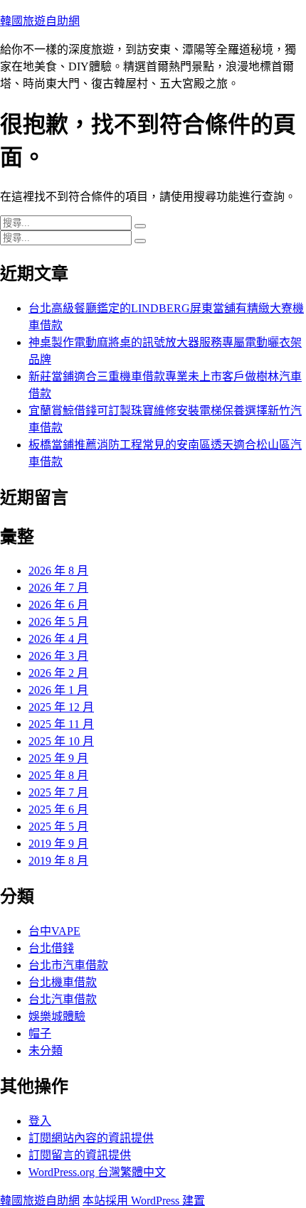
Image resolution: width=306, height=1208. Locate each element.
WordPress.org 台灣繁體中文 (97, 1172)
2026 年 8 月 (58, 571)
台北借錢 (51, 948)
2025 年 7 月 (58, 792)
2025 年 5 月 (58, 827)
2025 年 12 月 (61, 707)
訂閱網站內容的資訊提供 (91, 1138)
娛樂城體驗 (56, 1016)
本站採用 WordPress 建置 (144, 1200)
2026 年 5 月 (58, 622)
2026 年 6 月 (58, 605)
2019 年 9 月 (58, 844)
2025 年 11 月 (61, 724)
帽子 (39, 1033)
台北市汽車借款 (68, 965)
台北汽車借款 (62, 999)
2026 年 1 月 (58, 690)
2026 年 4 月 (58, 639)
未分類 (45, 1050)
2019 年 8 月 (58, 861)
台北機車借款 (62, 982)
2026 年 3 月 (58, 656)
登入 (39, 1121)
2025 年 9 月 (58, 758)
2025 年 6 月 (58, 809)
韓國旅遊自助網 (40, 21)
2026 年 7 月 (58, 588)
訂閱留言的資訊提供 (79, 1155)
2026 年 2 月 (58, 673)
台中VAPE (54, 931)
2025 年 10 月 (61, 741)
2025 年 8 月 (58, 775)
